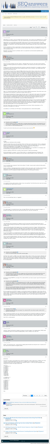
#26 (46, 269)
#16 (46, 37)
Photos (15, 25)
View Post (17, 122)
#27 (46, 306)
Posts (4, 25)
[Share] (46, 35)
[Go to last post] (16, 433)
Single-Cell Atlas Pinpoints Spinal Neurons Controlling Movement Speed (21, 431)
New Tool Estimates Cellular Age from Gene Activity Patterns (19, 422)
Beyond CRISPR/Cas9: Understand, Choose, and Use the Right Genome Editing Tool (21, 402)
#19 (46, 139)
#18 (46, 119)
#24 (46, 221)
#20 (46, 163)
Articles (10, 405)
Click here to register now (39, 16)
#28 (46, 328)
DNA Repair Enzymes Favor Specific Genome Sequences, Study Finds (20, 427)
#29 (46, 342)
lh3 (9, 108)
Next (46, 395)
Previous (25, 395)
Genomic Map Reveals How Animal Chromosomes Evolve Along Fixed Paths (23, 417)
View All (6, 408)
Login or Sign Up (44, 11)
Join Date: (8, 34)
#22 (46, 195)
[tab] (4, 25)
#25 (46, 249)
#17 (46, 61)
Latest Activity (9, 25)
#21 (46, 181)
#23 (46, 207)
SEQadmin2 (9, 403)
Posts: (7, 35)
